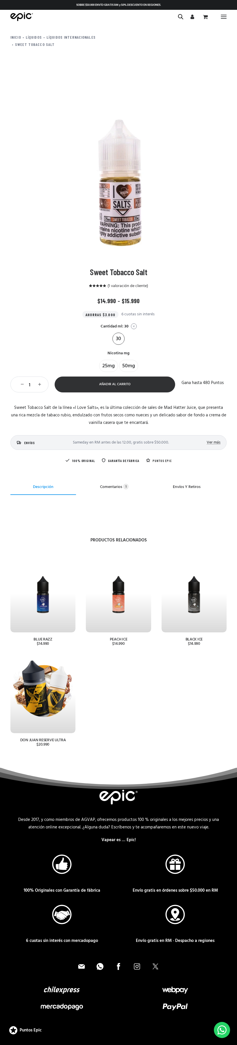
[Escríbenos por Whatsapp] (222, 1030)
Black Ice (194, 639)
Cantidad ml (115, 326)
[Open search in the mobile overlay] (178, 17)
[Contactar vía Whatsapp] (100, 966)
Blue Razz (43, 639)
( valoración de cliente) (128, 286)
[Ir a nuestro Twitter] (155, 966)
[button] (223, 17)
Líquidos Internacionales (71, 37)
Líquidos (34, 37)
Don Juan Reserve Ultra (43, 740)
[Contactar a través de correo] (81, 966)
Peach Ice (118, 639)
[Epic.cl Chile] (21, 16)
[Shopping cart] (204, 16)
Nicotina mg (118, 353)
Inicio (15, 37)
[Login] (191, 16)
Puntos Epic (162, 461)
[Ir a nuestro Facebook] (118, 966)
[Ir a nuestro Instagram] (137, 966)
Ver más (214, 442)
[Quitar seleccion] (134, 326)
